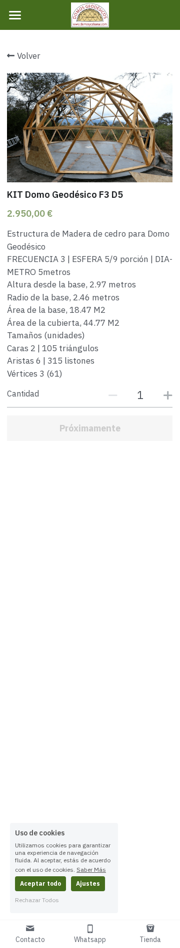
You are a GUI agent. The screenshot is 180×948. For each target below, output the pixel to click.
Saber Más (91, 869)
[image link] (90, 14)
